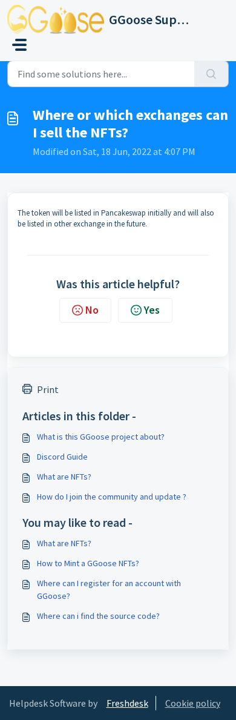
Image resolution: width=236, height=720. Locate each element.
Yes (152, 310)
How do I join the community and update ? (111, 496)
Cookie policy (192, 703)
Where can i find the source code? (98, 615)
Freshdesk (127, 703)
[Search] (211, 74)
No (92, 310)
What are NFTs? (64, 476)
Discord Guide (62, 456)
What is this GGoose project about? (101, 436)
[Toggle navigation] (19, 45)
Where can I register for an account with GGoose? (109, 589)
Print (48, 389)
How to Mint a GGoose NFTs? (88, 563)
